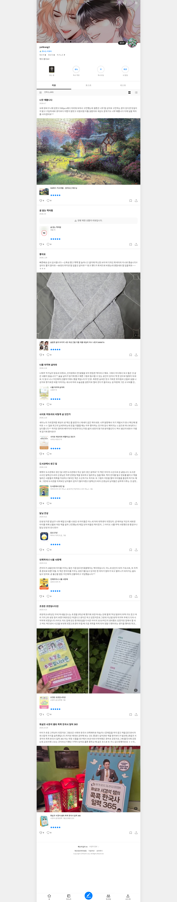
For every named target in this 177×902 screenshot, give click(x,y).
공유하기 (136, 200)
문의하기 (100, 851)
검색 (124, 3)
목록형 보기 (136, 92)
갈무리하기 (130, 200)
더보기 (130, 3)
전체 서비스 (136, 3)
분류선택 (40, 92)
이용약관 (91, 851)
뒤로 (40, 3)
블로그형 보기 (129, 92)
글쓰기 (89, 896)
